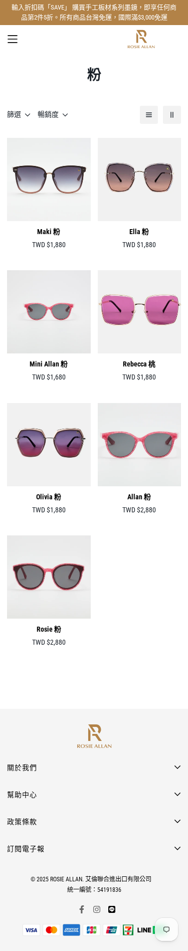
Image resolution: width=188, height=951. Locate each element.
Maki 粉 (48, 232)
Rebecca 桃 (139, 364)
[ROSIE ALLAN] (141, 39)
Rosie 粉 (49, 629)
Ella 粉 (139, 232)
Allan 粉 (139, 497)
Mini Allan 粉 (49, 364)
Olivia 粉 (48, 497)
